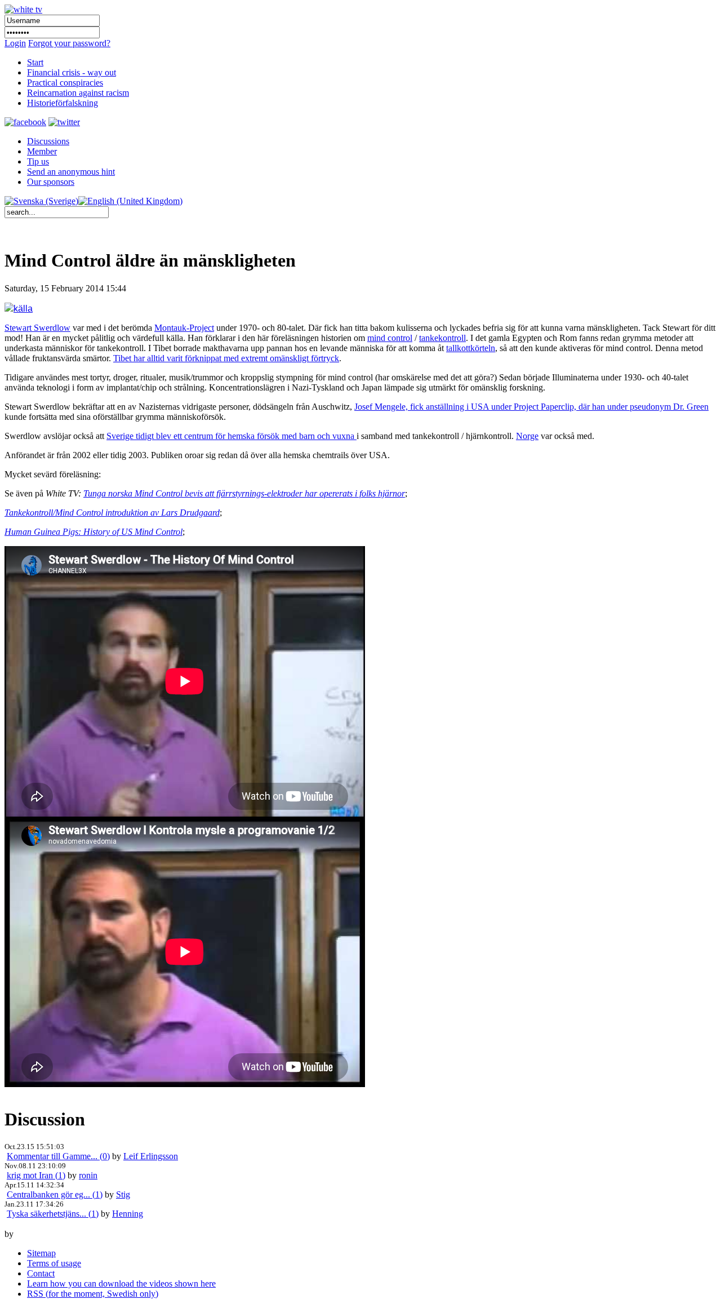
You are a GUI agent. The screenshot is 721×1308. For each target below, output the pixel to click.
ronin (88, 1175)
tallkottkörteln (470, 348)
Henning (127, 1213)
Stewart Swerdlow (37, 327)
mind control (389, 338)
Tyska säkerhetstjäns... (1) (53, 1213)
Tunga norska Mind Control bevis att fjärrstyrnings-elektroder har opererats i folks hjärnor (244, 493)
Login (15, 43)
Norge (527, 436)
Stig (123, 1194)
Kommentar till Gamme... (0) (58, 1156)
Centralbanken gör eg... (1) (55, 1194)
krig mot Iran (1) (36, 1175)
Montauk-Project (184, 327)
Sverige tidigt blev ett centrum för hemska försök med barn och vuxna (231, 436)
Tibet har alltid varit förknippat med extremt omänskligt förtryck (226, 358)
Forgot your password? (69, 43)
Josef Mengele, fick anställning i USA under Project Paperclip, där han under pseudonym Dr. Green (531, 406)
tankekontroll (442, 338)
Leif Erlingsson (150, 1156)
